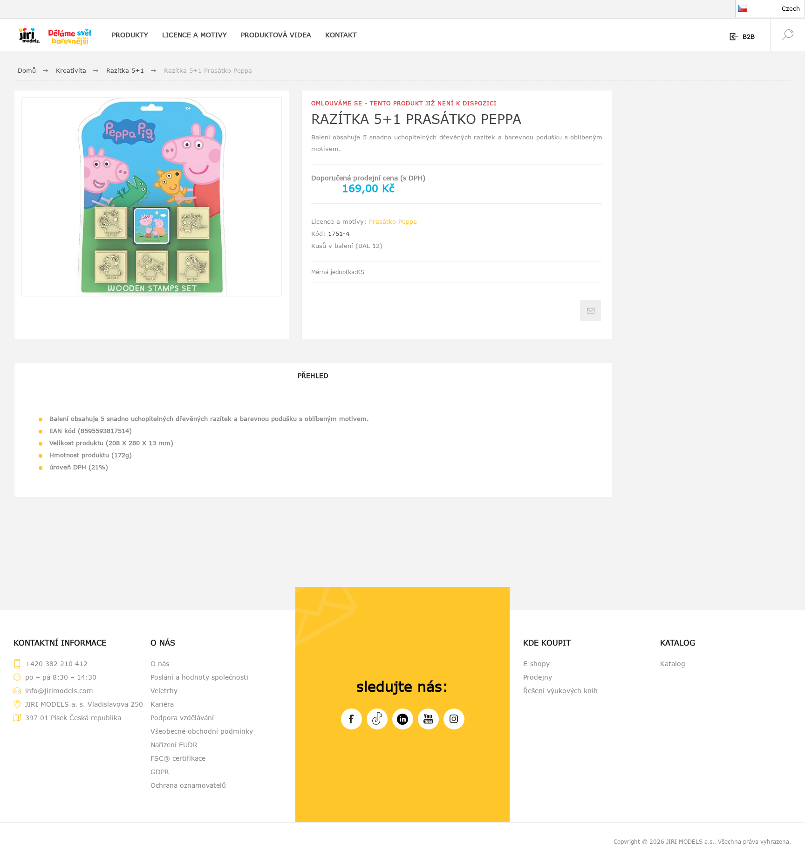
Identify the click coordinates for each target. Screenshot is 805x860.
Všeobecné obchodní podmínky (201, 731)
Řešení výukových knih (560, 691)
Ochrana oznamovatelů (188, 785)
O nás (159, 663)
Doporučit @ (590, 310)
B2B (749, 36)
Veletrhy (163, 691)
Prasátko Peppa (393, 221)
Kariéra (162, 704)
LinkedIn (402, 719)
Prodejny (537, 677)
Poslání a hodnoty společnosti (199, 677)
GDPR (159, 772)
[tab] (313, 375)
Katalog (672, 663)
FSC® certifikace (177, 758)
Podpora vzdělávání (182, 718)
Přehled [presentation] (313, 375)
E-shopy (536, 663)
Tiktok (377, 719)
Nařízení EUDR (174, 745)
